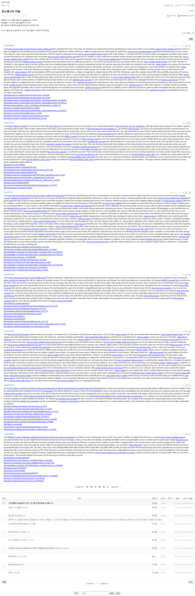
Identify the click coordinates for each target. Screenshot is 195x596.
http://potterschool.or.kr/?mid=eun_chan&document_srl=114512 (28, 460)
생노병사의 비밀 (11, 11)
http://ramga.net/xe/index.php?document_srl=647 (23, 314)
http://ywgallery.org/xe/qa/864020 (16, 458)
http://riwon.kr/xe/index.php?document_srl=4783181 (24, 481)
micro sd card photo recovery (19, 49)
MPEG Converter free (170, 280)
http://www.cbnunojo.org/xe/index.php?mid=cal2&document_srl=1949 (31, 306)
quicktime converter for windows (59, 144)
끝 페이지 (115, 487)
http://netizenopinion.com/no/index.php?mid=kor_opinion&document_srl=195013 (35, 103)
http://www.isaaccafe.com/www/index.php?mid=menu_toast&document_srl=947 (34, 175)
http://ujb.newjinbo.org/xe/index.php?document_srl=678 (25, 406)
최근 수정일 (187, 498)
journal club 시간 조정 (16, 532)
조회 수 (163, 498)
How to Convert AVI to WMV (62, 301)
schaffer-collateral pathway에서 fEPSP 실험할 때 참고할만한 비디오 (34, 548)
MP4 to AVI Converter (115, 396)
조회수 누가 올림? (15, 507)
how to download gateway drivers (130, 360)
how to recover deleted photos (172, 437)
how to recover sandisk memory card (141, 52)
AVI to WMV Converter (89, 149)
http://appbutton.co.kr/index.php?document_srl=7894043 (26, 268)
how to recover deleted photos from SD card (120, 342)
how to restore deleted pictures (67, 226)
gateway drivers (172, 363)
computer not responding (132, 396)
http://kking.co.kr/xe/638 (13, 424)
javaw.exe (70, 437)
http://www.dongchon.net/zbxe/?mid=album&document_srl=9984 (29, 422)
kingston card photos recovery (35, 229)
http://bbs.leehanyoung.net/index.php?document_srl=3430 (26, 247)
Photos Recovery (135, 445)
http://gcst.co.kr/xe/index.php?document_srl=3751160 (24, 478)
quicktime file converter (97, 142)
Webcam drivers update (142, 373)
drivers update (121, 334)
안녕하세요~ (13, 556)
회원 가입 (169, 5)
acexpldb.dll (59, 388)
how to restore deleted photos (155, 62)
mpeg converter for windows (15, 280)
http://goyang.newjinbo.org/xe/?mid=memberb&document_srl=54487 (30, 250)
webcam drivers (36, 368)
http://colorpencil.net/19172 (14, 316)
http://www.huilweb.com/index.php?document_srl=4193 (25, 260)
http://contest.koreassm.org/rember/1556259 (21, 473)
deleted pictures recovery (33, 62)
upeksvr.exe (54, 437)
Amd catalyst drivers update (20, 376)
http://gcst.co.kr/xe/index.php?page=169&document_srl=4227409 (29, 463)
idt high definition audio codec (143, 154)
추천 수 (170, 498)
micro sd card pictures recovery (20, 196)
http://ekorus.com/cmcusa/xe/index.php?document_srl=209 (26, 327)
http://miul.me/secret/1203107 (15, 468)
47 (96, 487)
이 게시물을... (186, 33)
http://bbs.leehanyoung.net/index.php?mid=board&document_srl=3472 (31, 412)
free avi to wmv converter (57, 152)
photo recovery (162, 64)
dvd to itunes (48, 391)
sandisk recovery (15, 85)
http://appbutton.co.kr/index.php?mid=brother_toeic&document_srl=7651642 (33, 255)
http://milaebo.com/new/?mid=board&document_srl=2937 (26, 427)
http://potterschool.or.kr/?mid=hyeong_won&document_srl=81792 (29, 178)
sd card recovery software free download (48, 196)
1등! (9, 573)
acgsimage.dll (48, 388)
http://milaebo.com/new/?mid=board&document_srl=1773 (26, 311)
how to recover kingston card (137, 229)
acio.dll (39, 388)
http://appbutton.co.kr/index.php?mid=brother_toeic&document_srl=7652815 (33, 252)
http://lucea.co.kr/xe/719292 (14, 471)
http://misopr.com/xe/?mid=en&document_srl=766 (23, 113)
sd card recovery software (172, 201)
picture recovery (21, 72)
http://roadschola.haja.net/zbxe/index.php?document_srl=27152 (28, 170)
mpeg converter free (106, 134)
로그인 (177, 5)
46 (91, 487)
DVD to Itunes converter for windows (22, 388)
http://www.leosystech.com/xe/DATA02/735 (20, 167)
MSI (9, 437)
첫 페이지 (80, 487)
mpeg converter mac (90, 139)
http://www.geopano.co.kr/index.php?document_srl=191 (25, 118)
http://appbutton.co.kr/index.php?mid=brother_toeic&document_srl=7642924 (33, 265)
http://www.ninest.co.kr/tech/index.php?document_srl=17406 (27, 98)
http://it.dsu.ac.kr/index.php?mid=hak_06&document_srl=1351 (28, 414)
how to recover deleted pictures (35, 211)
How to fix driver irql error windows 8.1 (130, 126)
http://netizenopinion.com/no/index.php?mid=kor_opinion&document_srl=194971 (35, 111)
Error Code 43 (17, 437)
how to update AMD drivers (20, 381)
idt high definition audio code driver (81, 157)
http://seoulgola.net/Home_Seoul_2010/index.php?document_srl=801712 (32, 105)
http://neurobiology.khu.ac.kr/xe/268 (14, 16)
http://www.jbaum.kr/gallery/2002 (16, 183)
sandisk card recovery (169, 80)
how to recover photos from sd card (108, 453)
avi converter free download (39, 347)
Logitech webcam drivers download (108, 368)
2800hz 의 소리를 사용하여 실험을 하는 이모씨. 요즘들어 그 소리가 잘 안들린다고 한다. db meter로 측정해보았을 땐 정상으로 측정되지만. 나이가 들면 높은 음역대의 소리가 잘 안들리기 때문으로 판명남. (85, 520)
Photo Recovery (182, 440)
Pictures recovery (176, 345)
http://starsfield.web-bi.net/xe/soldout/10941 (20, 172)
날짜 (177, 498)
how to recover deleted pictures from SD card (44, 342)
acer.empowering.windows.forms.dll (78, 388)
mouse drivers (117, 355)
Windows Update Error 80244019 (36, 437)
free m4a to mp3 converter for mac (151, 355)
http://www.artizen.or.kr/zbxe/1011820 (18, 188)
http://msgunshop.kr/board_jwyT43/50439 (20, 257)
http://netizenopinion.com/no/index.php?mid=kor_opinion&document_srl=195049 (35, 100)
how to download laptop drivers (97, 337)
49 (104, 487)
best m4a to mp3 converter (18, 334)
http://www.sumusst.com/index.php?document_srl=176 (25, 309)
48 (100, 487)
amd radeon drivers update (116, 376)
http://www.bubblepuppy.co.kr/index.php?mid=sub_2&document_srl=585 (32, 180)
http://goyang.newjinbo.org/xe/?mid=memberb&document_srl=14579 (30, 185)
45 (87, 487)
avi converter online (143, 347)
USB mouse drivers (156, 352)
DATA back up (13, 565)
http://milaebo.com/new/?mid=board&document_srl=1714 (26, 321)
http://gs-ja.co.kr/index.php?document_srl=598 (22, 108)
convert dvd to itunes (151, 296)
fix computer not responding (67, 399)
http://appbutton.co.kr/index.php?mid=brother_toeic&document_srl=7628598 (33, 466)
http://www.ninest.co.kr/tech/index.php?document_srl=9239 (26, 95)
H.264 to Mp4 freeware (98, 396)
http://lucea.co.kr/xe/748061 (14, 165)
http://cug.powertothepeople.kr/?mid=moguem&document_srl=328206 (31, 476)
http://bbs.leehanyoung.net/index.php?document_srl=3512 (26, 116)
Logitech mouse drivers (115, 350)
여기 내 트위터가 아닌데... (18, 540)
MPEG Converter (71, 136)
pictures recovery (76, 216)
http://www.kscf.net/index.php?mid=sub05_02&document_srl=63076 (30, 430)
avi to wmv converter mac (86, 154)
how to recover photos (171, 340)
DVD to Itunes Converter (17, 126)
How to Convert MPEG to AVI (35, 278)
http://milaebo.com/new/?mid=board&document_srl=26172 (26, 417)
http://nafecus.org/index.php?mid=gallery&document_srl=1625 (28, 409)
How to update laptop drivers (172, 334)
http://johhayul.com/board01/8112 (17, 303)
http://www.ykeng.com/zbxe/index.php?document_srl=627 (26, 270)
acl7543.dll (96, 388)
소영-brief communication (18, 524)
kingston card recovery (47, 234)
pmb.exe (62, 437)
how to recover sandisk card (42, 49)
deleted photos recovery (17, 208)
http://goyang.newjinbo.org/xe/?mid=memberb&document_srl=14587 (30, 419)
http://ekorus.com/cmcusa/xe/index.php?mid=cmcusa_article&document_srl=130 (35, 324)
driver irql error (54, 126)
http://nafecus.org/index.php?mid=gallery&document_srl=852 (27, 262)
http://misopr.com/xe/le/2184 (14, 319)
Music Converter (128, 453)
